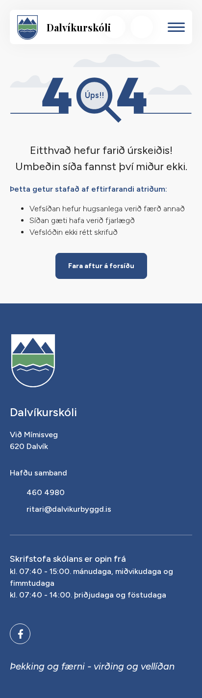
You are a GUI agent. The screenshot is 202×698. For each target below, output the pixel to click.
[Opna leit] (114, 27)
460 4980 (45, 492)
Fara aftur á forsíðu (101, 266)
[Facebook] (20, 633)
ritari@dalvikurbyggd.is (68, 509)
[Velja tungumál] (141, 27)
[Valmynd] (176, 27)
